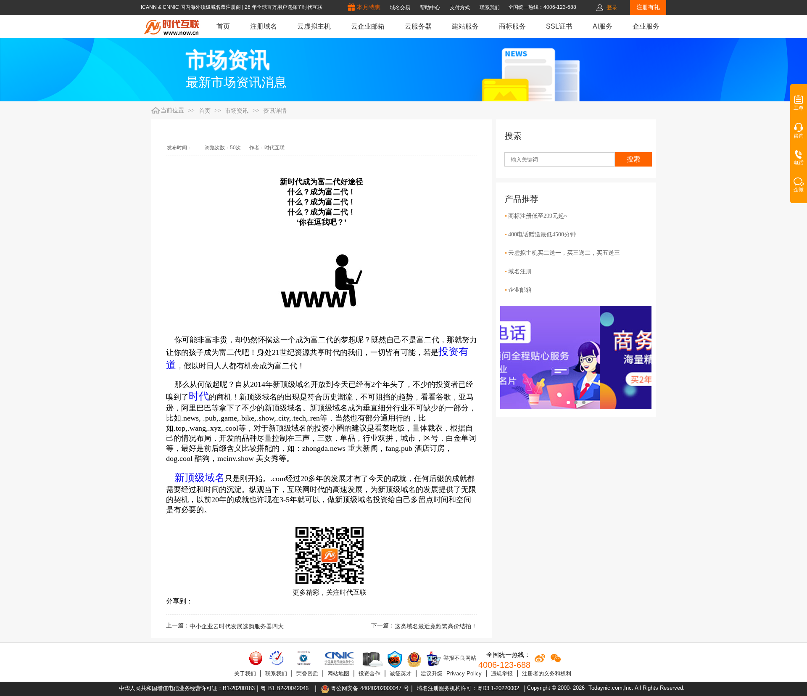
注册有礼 (648, 7)
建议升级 (432, 673)
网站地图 (338, 673)
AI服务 (602, 26)
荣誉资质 (307, 673)
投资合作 (369, 673)
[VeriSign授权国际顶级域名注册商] (304, 658)
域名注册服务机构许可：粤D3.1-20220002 (468, 688)
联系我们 (276, 673)
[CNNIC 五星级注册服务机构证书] (256, 658)
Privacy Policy (464, 673)
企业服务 (646, 26)
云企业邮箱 (368, 26)
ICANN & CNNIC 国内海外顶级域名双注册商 (191, 7)
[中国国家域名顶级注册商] (339, 658)
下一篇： (424, 626)
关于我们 (245, 673)
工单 (799, 108)
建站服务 (465, 26)
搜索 (633, 159)
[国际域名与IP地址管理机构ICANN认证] (276, 658)
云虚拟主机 (314, 26)
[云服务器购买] (371, 659)
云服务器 (418, 26)
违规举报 (502, 673)
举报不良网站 (459, 658)
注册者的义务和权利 (546, 673)
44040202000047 (380, 688)
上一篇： (228, 626)
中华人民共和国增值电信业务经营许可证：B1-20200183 (187, 688)
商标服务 (512, 26)
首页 (223, 26)
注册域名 (263, 26)
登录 (612, 7)
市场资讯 (236, 110)
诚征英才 (400, 673)
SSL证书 (559, 26)
